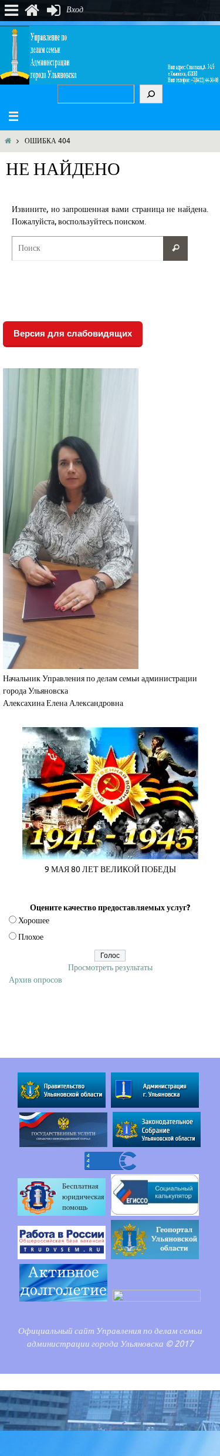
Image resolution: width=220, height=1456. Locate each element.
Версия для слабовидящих (72, 333)
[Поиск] (151, 94)
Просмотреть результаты (110, 968)
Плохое (30, 937)
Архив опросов (35, 980)
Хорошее (33, 921)
